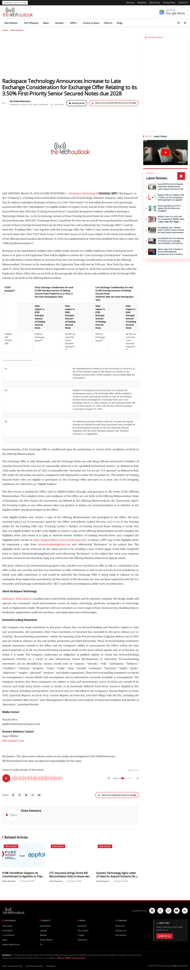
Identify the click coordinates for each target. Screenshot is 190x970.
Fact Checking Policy (34, 966)
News (46, 22)
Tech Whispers (31, 22)
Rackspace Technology (15, 598)
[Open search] (178, 23)
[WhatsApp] (32, 795)
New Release (10, 22)
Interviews (7, 925)
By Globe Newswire (20, 101)
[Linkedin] (185, 911)
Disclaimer (141, 2)
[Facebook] (13, 795)
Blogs (119, 22)
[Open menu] (185, 23)
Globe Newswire (31, 810)
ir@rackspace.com (13, 740)
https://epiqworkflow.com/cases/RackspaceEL (60, 540)
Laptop (43, 930)
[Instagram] (168, 911)
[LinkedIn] (26, 795)
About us (130, 2)
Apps (4, 939)
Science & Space (91, 22)
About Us (120, 925)
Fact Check (83, 930)
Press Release (16, 30)
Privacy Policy (169, 2)
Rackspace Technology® (83, 193)
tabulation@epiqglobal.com (54, 544)
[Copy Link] (39, 795)
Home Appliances (11, 944)
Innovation (7, 930)
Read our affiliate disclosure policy (71, 958)
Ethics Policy (154, 2)
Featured (82, 939)
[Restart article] (109, 778)
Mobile (43, 935)
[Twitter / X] (19, 795)
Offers (73, 22)
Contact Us (183, 2)
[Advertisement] (70, 54)
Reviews (59, 22)
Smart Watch (46, 939)
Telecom (108, 22)
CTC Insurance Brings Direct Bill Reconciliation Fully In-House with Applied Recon (70, 874)
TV (41, 944)
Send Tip (163, 936)
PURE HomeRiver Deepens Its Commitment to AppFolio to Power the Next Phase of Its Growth (23, 874)
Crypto (81, 935)
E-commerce (8, 935)
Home (5, 30)
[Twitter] (160, 911)
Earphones (45, 925)
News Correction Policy (12, 966)
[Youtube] (177, 911)
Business (82, 925)
